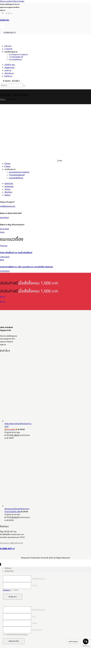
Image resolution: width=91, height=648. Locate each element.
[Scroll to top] (0, 564)
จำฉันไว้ (15, 590)
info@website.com (7, 206)
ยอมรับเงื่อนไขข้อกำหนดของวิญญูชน (16, 635)
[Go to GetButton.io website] (85, 645)
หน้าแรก (2, 99)
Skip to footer (18, 1)
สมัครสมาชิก (8, 571)
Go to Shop (4, 229)
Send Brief (4, 217)
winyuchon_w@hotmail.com (11, 543)
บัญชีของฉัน (4, 20)
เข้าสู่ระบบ (7, 568)
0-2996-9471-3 (7, 548)
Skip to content (6, 1)
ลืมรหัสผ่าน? (7, 590)
